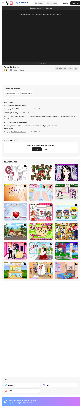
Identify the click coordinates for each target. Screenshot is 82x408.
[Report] (70, 68)
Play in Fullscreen (41, 50)
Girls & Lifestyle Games (18, 132)
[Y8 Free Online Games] (9, 3)
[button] (8, 128)
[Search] (35, 3)
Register (75, 3)
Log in (65, 3)
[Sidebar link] (3, 3)
